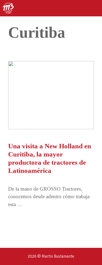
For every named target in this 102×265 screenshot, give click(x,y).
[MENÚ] (93, 8)
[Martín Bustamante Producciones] (8, 8)
